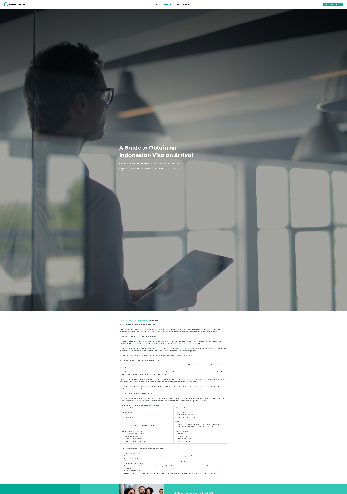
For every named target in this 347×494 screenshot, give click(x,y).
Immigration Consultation (140, 320)
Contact (187, 4)
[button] (333, 4)
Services (167, 4)
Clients (178, 4)
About (158, 4)
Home (122, 320)
